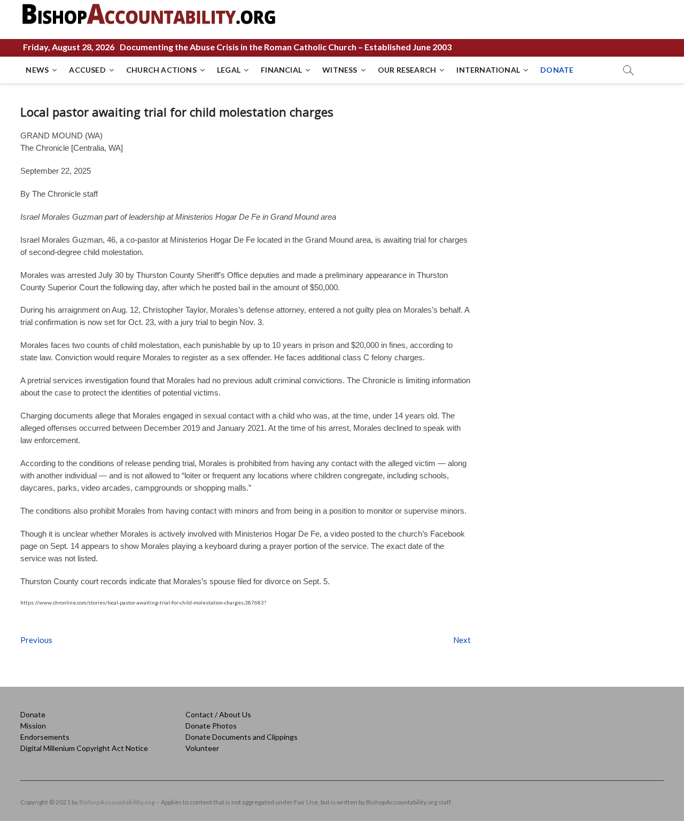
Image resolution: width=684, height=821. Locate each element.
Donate (32, 714)
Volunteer (202, 748)
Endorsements (44, 736)
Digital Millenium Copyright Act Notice (84, 748)
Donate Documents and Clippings (241, 736)
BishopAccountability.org (117, 802)
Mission (33, 725)
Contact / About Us (218, 714)
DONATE (556, 69)
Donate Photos (211, 725)
